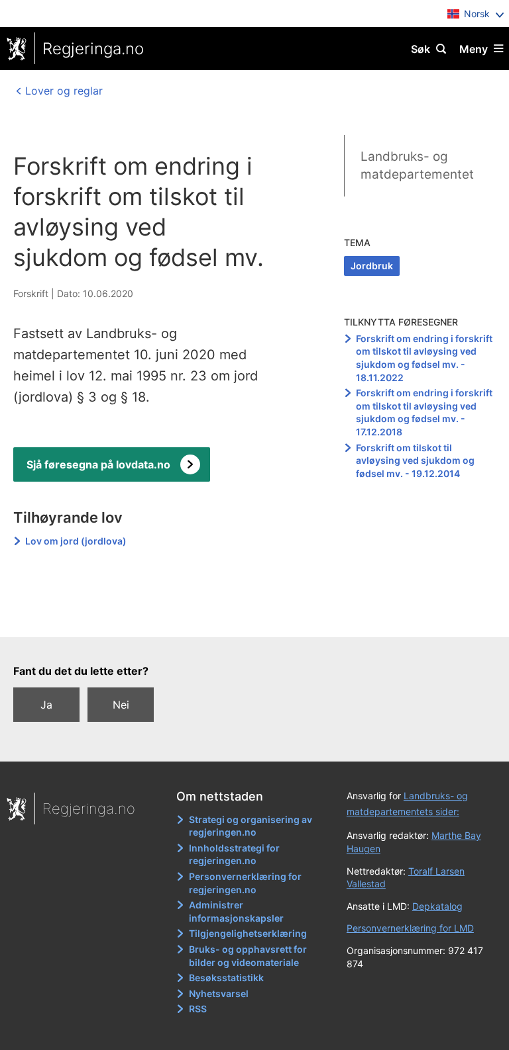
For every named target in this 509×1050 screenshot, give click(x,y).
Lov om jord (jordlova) (76, 541)
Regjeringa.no (93, 48)
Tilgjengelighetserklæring (248, 933)
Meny (473, 49)
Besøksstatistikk (226, 977)
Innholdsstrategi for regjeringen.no (234, 854)
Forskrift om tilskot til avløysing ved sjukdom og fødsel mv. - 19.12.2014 (415, 460)
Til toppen (248, 618)
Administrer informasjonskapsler (236, 911)
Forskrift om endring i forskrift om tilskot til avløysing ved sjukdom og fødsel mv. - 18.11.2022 (424, 358)
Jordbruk (372, 265)
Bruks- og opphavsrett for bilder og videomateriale (248, 955)
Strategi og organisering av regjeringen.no (250, 826)
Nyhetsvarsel (219, 993)
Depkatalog (437, 906)
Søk (420, 49)
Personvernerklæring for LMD (410, 928)
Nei (121, 704)
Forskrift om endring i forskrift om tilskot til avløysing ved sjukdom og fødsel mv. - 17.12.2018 (424, 412)
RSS (198, 1008)
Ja (46, 704)
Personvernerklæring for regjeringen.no (245, 883)
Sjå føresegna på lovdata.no (98, 464)
